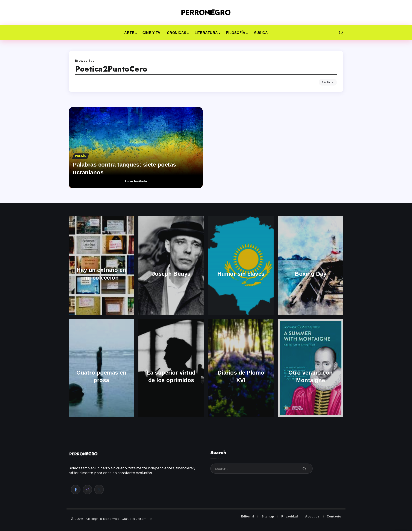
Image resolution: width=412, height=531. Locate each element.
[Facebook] (75, 489)
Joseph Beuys (171, 274)
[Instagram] (87, 489)
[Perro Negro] (206, 12)
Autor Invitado (135, 181)
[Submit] (304, 469)
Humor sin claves (241, 274)
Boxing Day (310, 274)
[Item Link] (136, 147)
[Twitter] (99, 489)
